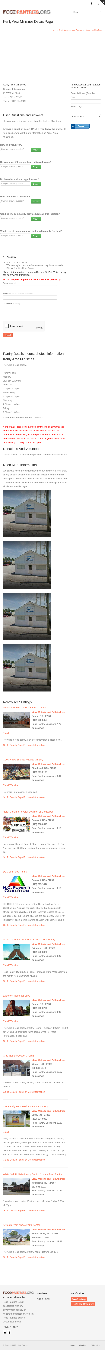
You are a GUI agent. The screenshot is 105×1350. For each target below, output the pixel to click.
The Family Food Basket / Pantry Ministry (25, 1106)
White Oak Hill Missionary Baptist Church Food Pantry (32, 1174)
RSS (4, 1332)
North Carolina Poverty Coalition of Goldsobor (28, 811)
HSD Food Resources (83, 1304)
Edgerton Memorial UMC (16, 995)
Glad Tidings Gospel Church (18, 1055)
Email (6, 733)
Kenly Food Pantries (94, 30)
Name (9, 283)
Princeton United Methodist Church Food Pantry (29, 939)
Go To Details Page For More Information (24, 745)
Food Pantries (27, 14)
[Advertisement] (52, 61)
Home (54, 30)
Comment (11, 304)
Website (13, 785)
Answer (36, 149)
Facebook (9, 1332)
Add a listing (43, 1299)
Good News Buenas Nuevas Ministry (23, 759)
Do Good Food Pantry (15, 871)
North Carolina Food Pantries (70, 30)
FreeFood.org (79, 1299)
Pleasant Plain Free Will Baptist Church (24, 707)
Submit (8, 335)
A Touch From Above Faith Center (21, 1225)
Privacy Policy (10, 1327)
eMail (18, 293)
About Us (82, 1345)
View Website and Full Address (48, 712)
